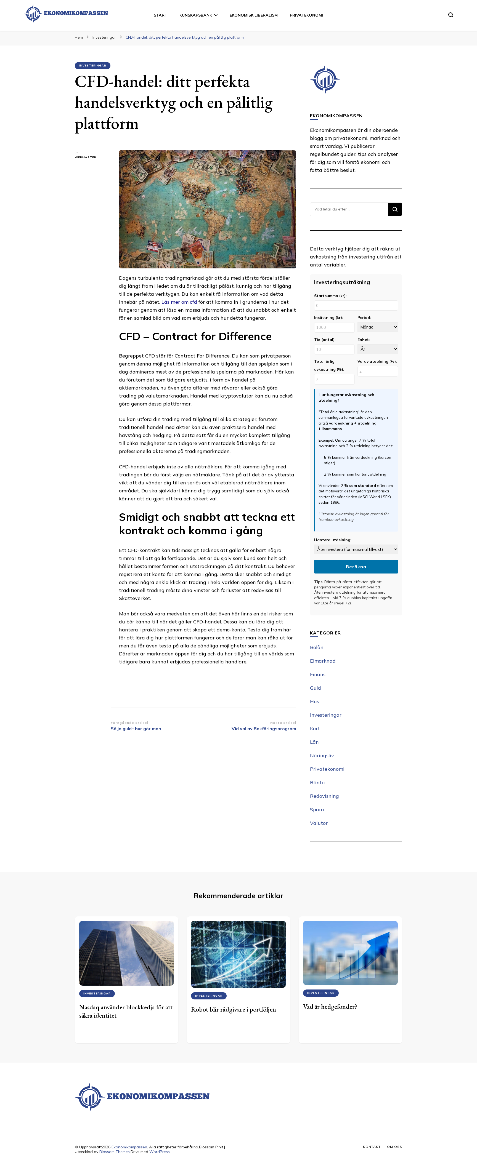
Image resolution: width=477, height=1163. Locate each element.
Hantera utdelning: (332, 539)
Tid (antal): (324, 339)
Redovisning (324, 796)
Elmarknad (323, 661)
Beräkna (356, 566)
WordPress (159, 1151)
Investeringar (92, 65)
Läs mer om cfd (179, 302)
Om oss (394, 1147)
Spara (317, 809)
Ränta (317, 782)
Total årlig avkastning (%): (329, 365)
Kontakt (372, 1147)
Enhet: (363, 339)
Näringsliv (322, 755)
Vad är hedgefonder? (330, 1006)
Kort (315, 728)
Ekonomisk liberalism (254, 15)
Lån (314, 742)
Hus (314, 701)
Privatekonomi (306, 15)
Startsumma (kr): (330, 295)
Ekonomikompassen (129, 1147)
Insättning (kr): (328, 317)
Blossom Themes (114, 1151)
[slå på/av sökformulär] (450, 14)
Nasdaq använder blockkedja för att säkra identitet (126, 1011)
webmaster (85, 157)
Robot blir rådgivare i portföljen (233, 1009)
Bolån (317, 647)
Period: (364, 317)
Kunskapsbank (195, 15)
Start (160, 15)
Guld (315, 688)
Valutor (319, 823)
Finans (317, 674)
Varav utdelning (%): (377, 361)
